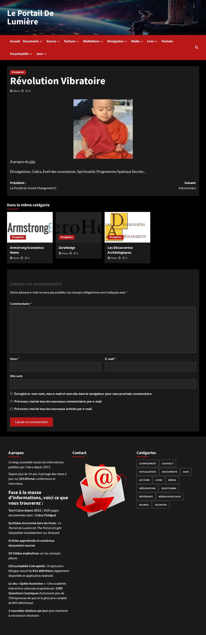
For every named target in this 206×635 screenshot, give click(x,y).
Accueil (15, 41)
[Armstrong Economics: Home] (30, 227)
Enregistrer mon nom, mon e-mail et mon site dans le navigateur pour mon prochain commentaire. (83, 393)
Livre (150, 41)
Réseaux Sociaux (170, 496)
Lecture (144, 479)
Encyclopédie (19, 54)
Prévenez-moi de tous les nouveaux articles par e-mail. (53, 409)
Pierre (16, 90)
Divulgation (115, 41)
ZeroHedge (67, 247)
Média (135, 41)
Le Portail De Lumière (30, 17)
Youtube (167, 41)
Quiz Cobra (168, 488)
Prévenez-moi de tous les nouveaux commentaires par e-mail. (58, 401)
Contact (167, 463)
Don (186, 471)
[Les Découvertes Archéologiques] (127, 227)
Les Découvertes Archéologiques (120, 250)
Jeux (39, 54)
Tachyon (69, 41)
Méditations (91, 41)
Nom (14, 359)
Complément (147, 463)
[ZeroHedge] (79, 227)
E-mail (110, 359)
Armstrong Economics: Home (27, 250)
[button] (196, 47)
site (32, 161)
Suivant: (187, 185)
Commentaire (21, 303)
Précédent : (33, 185)
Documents (31, 41)
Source (51, 41)
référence (146, 496)
